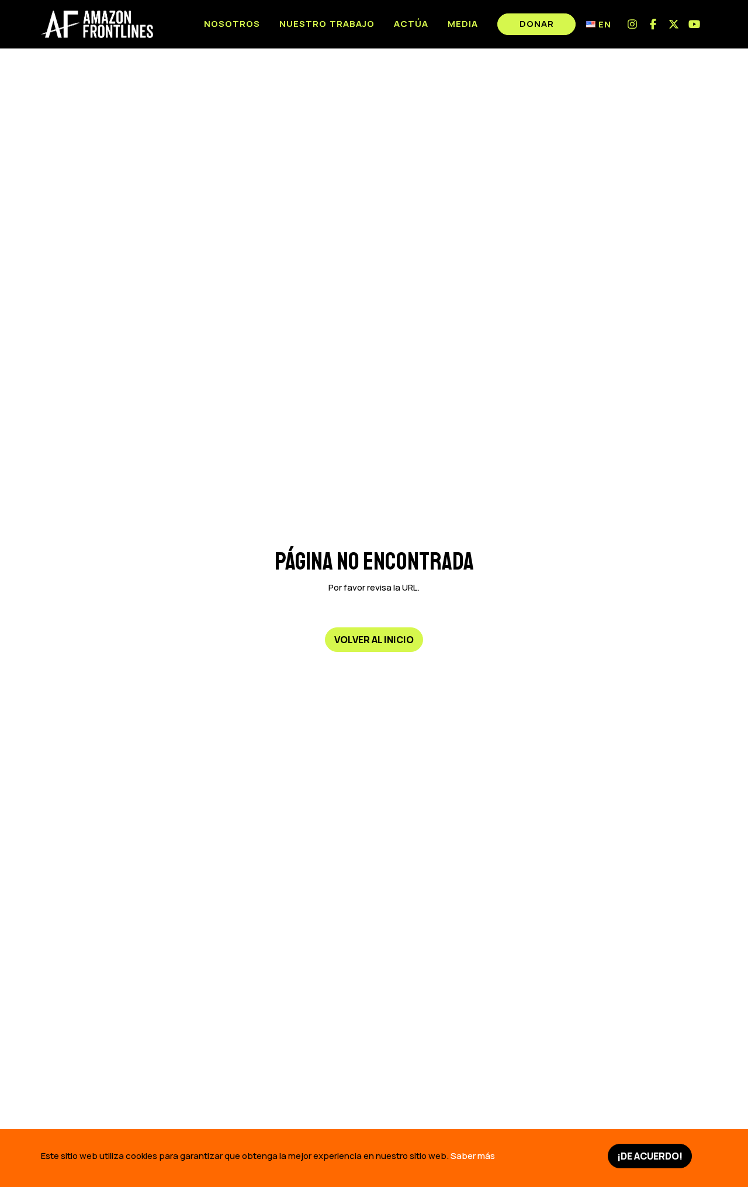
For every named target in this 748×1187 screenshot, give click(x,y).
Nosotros (232, 24)
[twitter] (674, 24)
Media (463, 24)
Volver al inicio (374, 639)
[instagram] (632, 24)
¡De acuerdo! (650, 1156)
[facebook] (653, 24)
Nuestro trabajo (327, 24)
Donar (537, 24)
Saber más (473, 1156)
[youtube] (695, 24)
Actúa (411, 24)
